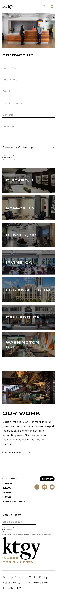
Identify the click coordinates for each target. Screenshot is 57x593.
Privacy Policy (31, 534)
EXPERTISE (10, 483)
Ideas (6, 488)
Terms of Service (43, 534)
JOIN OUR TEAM (14, 501)
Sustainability (39, 583)
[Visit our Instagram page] (44, 487)
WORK (6, 492)
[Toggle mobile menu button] (52, 6)
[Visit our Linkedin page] (36, 487)
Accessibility (11, 583)
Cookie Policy (38, 577)
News (6, 497)
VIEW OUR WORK (16, 452)
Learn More (12, 186)
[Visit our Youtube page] (52, 487)
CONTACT (47, 479)
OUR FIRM (9, 478)
